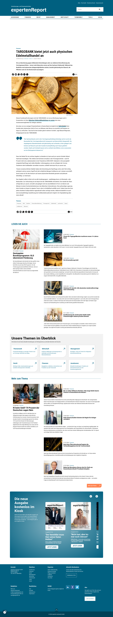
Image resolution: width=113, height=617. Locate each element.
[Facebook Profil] (72, 587)
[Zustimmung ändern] (5, 612)
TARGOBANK (62, 126)
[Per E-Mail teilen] (13, 74)
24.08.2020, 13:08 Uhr (28, 58)
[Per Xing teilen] (24, 74)
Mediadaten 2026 (71, 575)
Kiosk (49, 590)
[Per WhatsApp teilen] (19, 74)
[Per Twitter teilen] (27, 74)
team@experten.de (18, 592)
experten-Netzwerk (15, 590)
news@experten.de (15, 595)
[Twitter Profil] (77, 587)
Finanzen (18, 48)
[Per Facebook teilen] (21, 74)
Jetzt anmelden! (90, 598)
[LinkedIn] (68, 587)
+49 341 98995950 (16, 573)
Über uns (13, 588)
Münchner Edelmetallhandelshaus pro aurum (42, 120)
